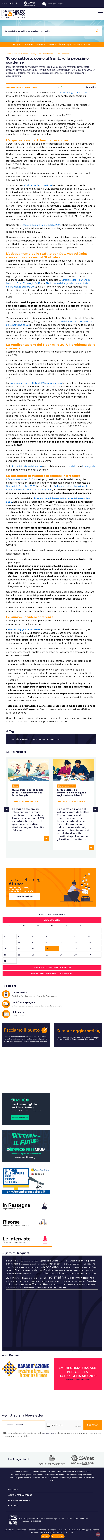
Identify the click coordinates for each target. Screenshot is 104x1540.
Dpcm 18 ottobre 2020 (20, 479)
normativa (57, 1277)
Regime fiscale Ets (78, 1281)
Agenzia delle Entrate (48, 1261)
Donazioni (76, 1267)
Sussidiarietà (28, 1288)
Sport (12, 1288)
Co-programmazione (21, 1267)
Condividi (89, 87)
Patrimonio (24, 1281)
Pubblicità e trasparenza (39, 1281)
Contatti (13, 1506)
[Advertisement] (52, 1072)
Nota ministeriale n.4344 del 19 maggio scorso (36, 383)
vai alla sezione (24, 896)
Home (8, 54)
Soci (7, 1288)
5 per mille (14, 739)
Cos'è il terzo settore (20, 1495)
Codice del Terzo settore (38, 185)
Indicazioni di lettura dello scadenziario (52, 973)
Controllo (35, 1267)
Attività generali (57, 1264)
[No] (101, 1533)
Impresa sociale (23, 1274)
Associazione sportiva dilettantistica (34, 1264)
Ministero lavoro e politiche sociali (29, 1278)
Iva (34, 1274)
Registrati (92, 1425)
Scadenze (68, 1285)
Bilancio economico (74, 1264)
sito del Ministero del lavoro (26, 466)
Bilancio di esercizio (28, 739)
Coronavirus (43, 739)
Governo (10, 1274)
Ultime (16, 751)
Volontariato (58, 1287)
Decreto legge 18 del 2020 (74, 93)
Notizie (17, 54)
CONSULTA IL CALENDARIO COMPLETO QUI (52, 968)
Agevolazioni (64, 1261)
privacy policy (50, 1433)
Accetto (45, 1536)
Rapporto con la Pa (60, 1281)
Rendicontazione (57, 1285)
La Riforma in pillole (19, 1500)
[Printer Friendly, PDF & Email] (60, 87)
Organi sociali (55, 739)
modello (72, 466)
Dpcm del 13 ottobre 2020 (20, 486)
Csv (61, 1267)
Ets (82, 1267)
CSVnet (67, 1267)
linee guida (88, 466)
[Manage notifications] (98, 1534)
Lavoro (39, 1274)
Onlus (71, 1278)
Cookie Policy (57, 1536)
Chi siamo (13, 1490)
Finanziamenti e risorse (28, 1270)
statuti (18, 1288)
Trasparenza (42, 1288)
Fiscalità (48, 1270)
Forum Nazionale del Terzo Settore (79, 1270)
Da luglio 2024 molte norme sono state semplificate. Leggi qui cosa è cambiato (52, 45)
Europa (87, 1267)
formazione (58, 1270)
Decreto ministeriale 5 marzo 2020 (41, 225)
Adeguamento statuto (29, 1261)
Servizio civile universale (85, 1285)
